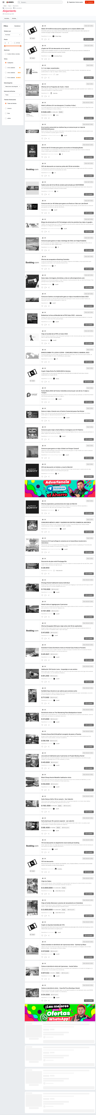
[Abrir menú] (3, 2)
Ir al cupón (89, 39)
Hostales (6, 18)
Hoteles (14, 18)
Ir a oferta (89, 77)
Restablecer (17, 26)
